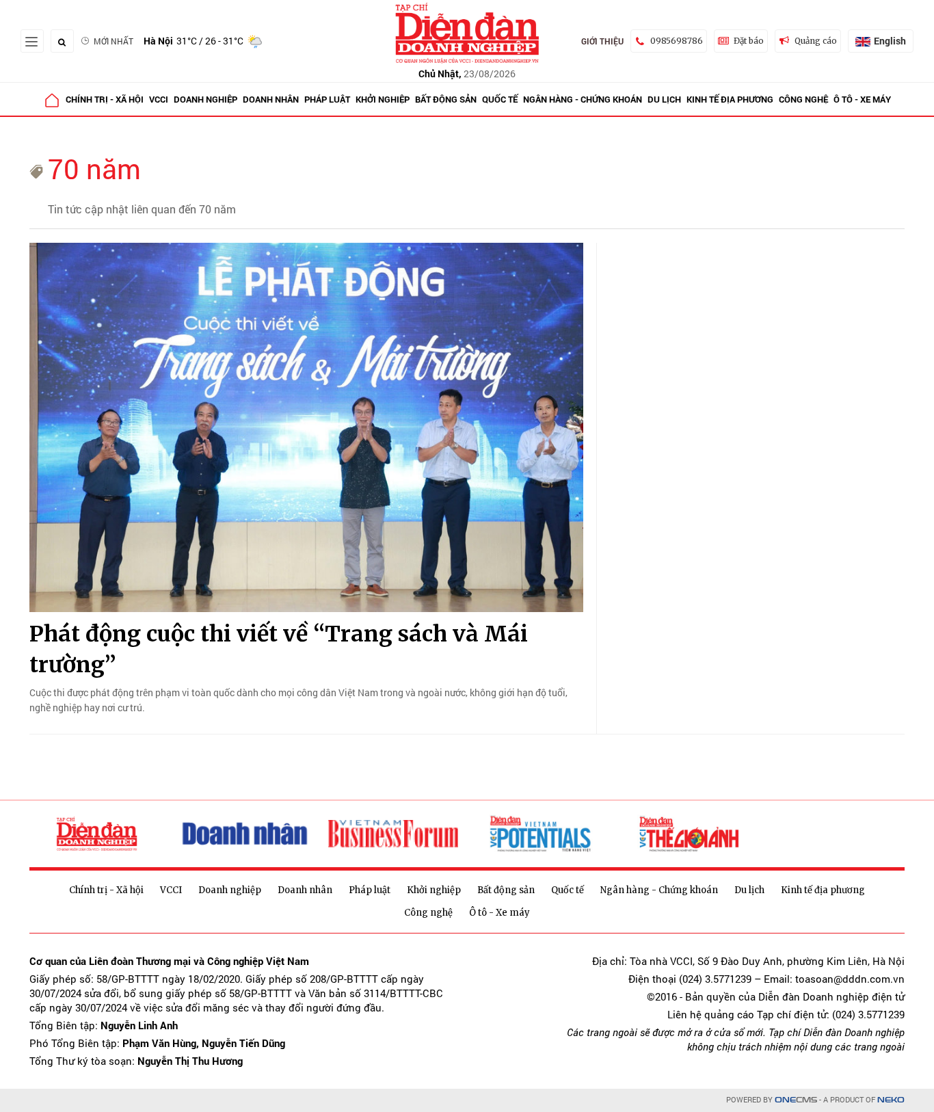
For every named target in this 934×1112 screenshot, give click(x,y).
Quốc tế (500, 99)
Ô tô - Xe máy (862, 99)
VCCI (158, 99)
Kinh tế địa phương (729, 99)
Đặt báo (749, 41)
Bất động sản (446, 99)
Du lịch (664, 99)
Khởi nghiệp (383, 99)
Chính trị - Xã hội (105, 99)
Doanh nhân (271, 99)
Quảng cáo (816, 41)
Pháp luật (327, 99)
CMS (796, 1100)
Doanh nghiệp (205, 99)
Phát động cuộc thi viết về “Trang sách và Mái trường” (278, 649)
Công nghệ (803, 99)
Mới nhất (113, 41)
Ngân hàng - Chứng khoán (582, 99)
